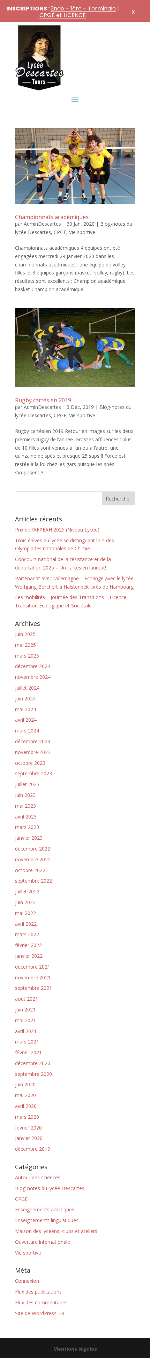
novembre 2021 (33, 977)
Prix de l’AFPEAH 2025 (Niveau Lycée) (57, 529)
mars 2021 (27, 1041)
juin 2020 (25, 1084)
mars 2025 (27, 655)
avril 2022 (26, 924)
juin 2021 (25, 1009)
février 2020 (28, 1127)
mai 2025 (25, 645)
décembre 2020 (32, 1063)
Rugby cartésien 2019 (43, 400)
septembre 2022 (33, 880)
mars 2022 (27, 934)
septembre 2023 (33, 773)
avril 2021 (26, 1031)
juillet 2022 (27, 891)
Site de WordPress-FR (39, 1313)
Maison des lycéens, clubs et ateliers (56, 1231)
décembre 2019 (32, 1149)
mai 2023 (25, 805)
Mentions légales (75, 1348)
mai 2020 (25, 1095)
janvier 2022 (29, 956)
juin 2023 (25, 795)
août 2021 (26, 998)
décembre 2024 (32, 666)
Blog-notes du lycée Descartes (49, 1188)
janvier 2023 (29, 838)
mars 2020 (27, 1116)
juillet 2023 (27, 784)
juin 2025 (25, 634)
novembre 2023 (33, 752)
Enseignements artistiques (44, 1209)
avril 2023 (26, 816)
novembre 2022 (33, 859)
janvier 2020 (29, 1138)
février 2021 (28, 1052)
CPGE (60, 232)
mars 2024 (27, 730)
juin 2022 (25, 902)
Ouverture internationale (42, 1242)
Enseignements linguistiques (46, 1220)
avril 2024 (26, 719)
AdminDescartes (42, 223)
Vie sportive (82, 232)
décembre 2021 (32, 966)
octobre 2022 (30, 870)
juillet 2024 (27, 687)
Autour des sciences (37, 1177)
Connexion (27, 1281)
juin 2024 (25, 698)
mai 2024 (25, 709)
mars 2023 (27, 827)
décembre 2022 (32, 848)
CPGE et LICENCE (62, 15)
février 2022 (28, 945)
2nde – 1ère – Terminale (83, 9)
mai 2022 (25, 913)
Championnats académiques (52, 217)
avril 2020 (26, 1106)
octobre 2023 (30, 763)
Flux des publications (38, 1291)
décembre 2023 (32, 741)
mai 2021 (25, 1020)
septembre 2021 (33, 988)
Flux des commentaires (41, 1302)
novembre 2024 (33, 677)
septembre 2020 (33, 1074)
